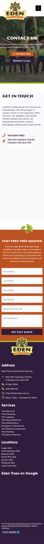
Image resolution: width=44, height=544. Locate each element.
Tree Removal (8, 410)
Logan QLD (6, 447)
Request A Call (22, 60)
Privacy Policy (36, 523)
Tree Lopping (7, 416)
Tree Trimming (8, 413)
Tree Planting (7, 431)
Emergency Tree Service (12, 425)
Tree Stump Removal (11, 419)
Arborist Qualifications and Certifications (16, 526)
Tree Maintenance (10, 422)
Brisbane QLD (7, 453)
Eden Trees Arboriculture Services (19, 523)
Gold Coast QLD (8, 465)
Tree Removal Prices (11, 434)
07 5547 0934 (11, 384)
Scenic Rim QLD (8, 456)
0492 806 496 (11, 388)
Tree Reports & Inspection (13, 428)
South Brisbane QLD (10, 450)
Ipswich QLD (7, 459)
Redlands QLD (8, 462)
